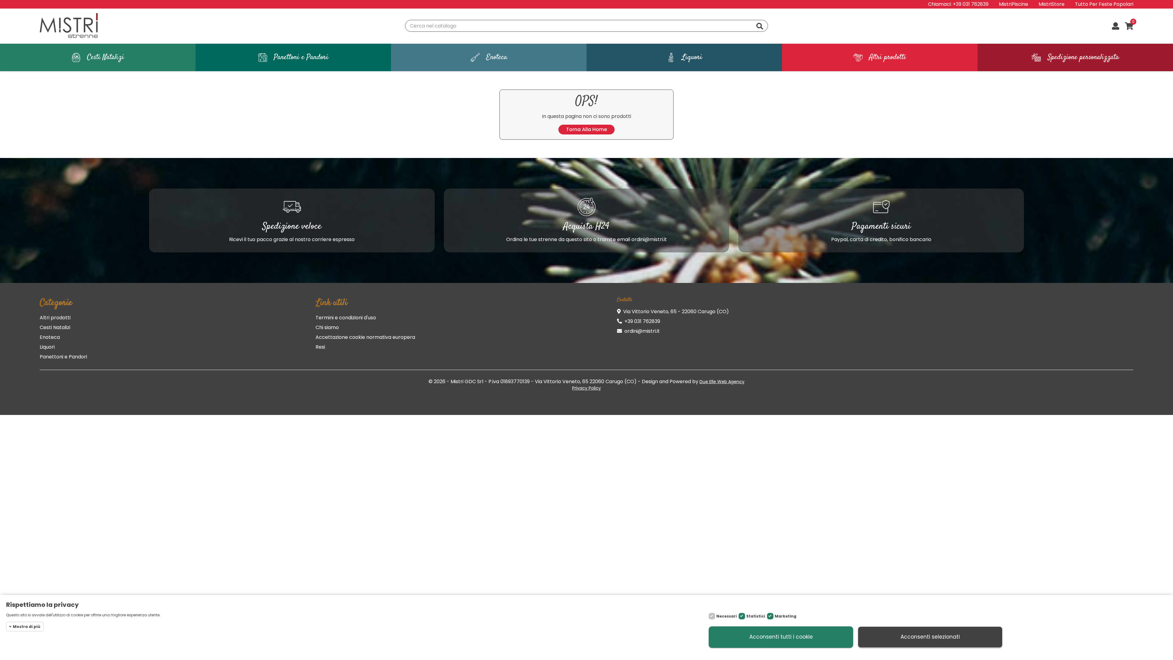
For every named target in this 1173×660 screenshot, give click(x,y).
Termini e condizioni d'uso (346, 317)
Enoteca (50, 337)
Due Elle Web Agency (722, 382)
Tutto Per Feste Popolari (1104, 4)
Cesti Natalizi (55, 327)
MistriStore (1052, 4)
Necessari (726, 616)
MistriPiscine (1013, 4)
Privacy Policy (586, 388)
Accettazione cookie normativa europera (365, 337)
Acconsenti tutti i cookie (781, 637)
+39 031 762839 (970, 4)
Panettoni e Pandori (63, 356)
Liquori (47, 346)
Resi (320, 346)
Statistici (755, 616)
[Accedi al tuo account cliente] (1115, 26)
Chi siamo (327, 327)
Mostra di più (26, 626)
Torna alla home (586, 129)
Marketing (785, 616)
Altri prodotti (55, 317)
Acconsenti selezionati (930, 637)
